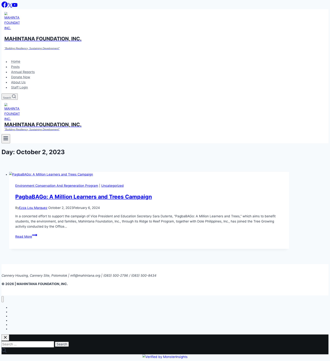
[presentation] (149, 174)
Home (15, 62)
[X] (10, 6)
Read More (26, 237)
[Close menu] (3, 299)
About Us (18, 82)
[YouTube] (14, 6)
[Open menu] (6, 138)
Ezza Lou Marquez (33, 208)
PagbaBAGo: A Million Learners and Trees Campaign (83, 196)
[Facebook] (5, 6)
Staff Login (19, 87)
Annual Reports (23, 72)
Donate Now (20, 77)
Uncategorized (112, 186)
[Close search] (5, 337)
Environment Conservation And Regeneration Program (56, 186)
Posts (15, 67)
